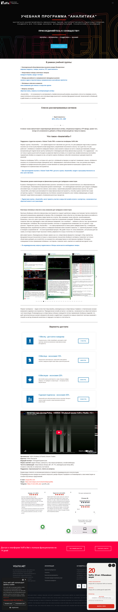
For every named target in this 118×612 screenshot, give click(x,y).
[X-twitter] (84, 586)
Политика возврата (50, 580)
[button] (112, 2)
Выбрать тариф (101, 606)
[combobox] (23, 580)
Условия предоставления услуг (53, 578)
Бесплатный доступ (50, 570)
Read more (6, 597)
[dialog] (15, 594)
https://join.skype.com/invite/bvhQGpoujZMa (39, 482)
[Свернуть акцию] (110, 565)
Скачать (47, 572)
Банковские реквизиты (51, 575)
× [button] (25, 579)
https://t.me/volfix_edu (34, 484)
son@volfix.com (30, 480)
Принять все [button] (8, 603)
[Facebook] (79, 586)
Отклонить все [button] (20, 603)
